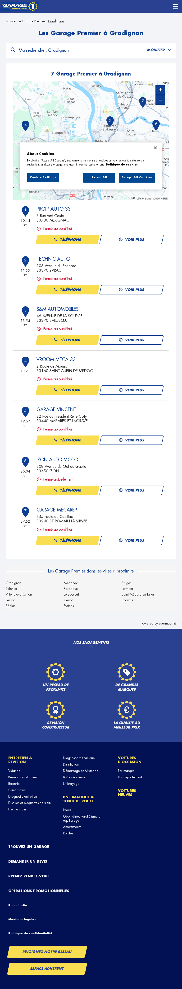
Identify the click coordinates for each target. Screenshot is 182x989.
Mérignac (71, 583)
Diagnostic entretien (22, 796)
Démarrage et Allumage (80, 770)
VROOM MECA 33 (56, 359)
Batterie (14, 783)
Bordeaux (71, 588)
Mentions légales (22, 919)
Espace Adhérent (47, 968)
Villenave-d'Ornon (19, 594)
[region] (91, 166)
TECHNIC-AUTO (53, 259)
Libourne (127, 600)
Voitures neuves (127, 792)
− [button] (160, 100)
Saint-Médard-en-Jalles (138, 594)
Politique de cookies (122, 164)
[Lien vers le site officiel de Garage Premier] (19, 6)
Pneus (67, 810)
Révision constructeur (23, 777)
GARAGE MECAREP (56, 509)
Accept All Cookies (137, 177)
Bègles (10, 605)
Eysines (69, 605)
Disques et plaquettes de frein (29, 802)
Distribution (71, 764)
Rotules (68, 833)
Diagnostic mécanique (79, 758)
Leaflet (140, 198)
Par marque (126, 770)
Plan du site (17, 905)
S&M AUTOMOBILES (57, 309)
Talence (11, 588)
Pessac (10, 600)
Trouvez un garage (28, 846)
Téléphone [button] (71, 239)
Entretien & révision (20, 760)
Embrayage (71, 783)
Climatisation (17, 790)
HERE (164, 198)
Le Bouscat (71, 594)
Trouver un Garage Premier (25, 21)
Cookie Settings (43, 177)
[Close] (155, 148)
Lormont (127, 588)
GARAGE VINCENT (56, 409)
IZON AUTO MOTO (57, 459)
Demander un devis (27, 861)
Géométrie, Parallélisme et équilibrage (82, 818)
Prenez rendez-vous (29, 876)
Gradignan (13, 583)
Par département (130, 777)
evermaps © (167, 623)
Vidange (14, 770)
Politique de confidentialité (30, 933)
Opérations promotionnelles (38, 891)
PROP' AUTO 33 (53, 209)
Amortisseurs (72, 826)
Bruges (126, 583)
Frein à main (17, 809)
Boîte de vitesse (74, 777)
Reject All (99, 177)
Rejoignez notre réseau (47, 951)
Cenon (68, 600)
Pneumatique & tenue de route (78, 799)
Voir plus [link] (135, 239)
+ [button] (160, 90)
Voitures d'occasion (129, 760)
